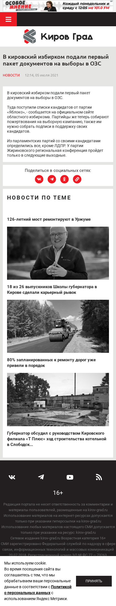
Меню (8, 19)
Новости (11, 75)
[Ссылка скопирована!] (77, 179)
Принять (94, 581)
